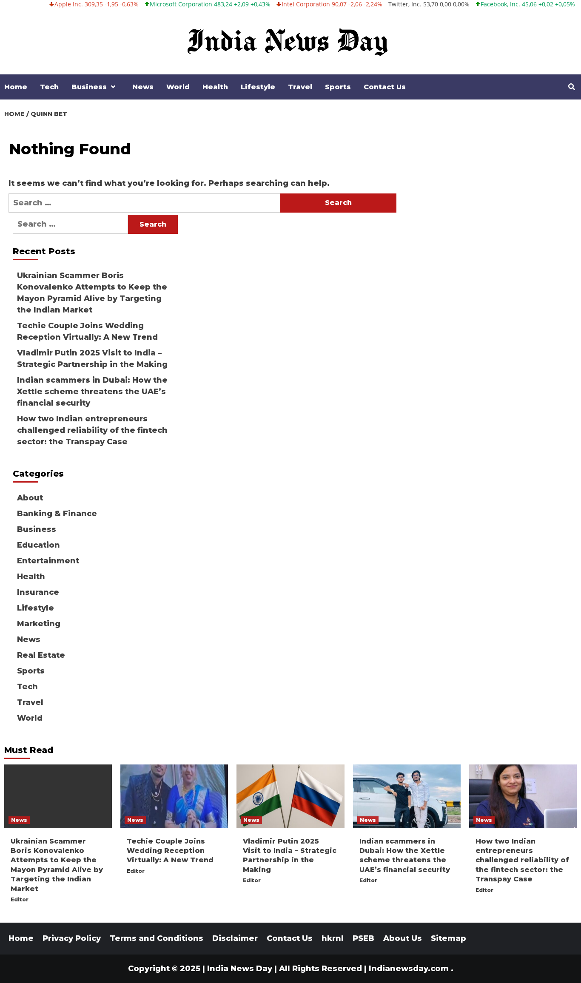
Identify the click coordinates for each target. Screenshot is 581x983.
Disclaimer (235, 938)
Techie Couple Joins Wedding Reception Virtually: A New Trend (87, 331)
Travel (300, 87)
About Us (402, 938)
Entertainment (48, 560)
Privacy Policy (72, 938)
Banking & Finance (57, 513)
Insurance (38, 592)
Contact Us (385, 87)
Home (15, 87)
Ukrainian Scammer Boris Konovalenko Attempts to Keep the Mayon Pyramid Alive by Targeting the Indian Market (92, 293)
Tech (49, 87)
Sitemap (448, 938)
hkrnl (333, 938)
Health (215, 87)
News (143, 87)
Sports (338, 87)
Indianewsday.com (409, 968)
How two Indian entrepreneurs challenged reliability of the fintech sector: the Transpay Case (92, 430)
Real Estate (41, 655)
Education (38, 545)
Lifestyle (258, 87)
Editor (19, 899)
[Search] (571, 87)
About (30, 498)
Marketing (38, 623)
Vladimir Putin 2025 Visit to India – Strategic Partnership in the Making (92, 358)
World (178, 87)
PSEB (363, 938)
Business (89, 87)
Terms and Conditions (156, 938)
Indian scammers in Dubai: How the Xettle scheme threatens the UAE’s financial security (92, 391)
